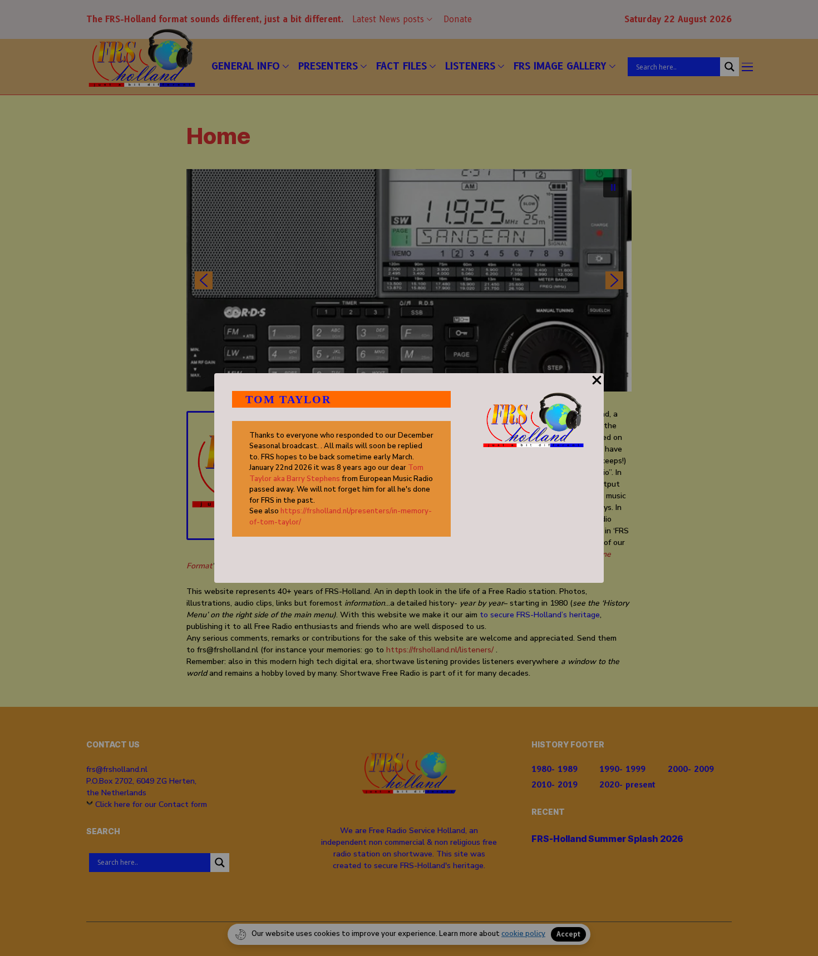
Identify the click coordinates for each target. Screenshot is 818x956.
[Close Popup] (597, 386)
